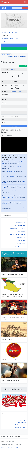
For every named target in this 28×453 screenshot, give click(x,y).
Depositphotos (16, 436)
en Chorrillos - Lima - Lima (9, 32)
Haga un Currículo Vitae (19, 225)
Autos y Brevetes (21, 231)
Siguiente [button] (8, 54)
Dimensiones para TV (20, 246)
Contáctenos (18, 444)
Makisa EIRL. (13, 176)
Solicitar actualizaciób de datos (14, 126)
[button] (14, 45)
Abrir (12, 113)
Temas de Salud (21, 240)
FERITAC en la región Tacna (10, 360)
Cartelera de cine (22, 420)
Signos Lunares (22, 422)
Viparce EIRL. (19, 166)
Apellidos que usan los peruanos (17, 234)
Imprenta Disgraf (21, 207)
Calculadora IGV (21, 219)
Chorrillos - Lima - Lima (16, 91)
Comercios (4, 7)
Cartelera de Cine (21, 237)
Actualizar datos (23, 65)
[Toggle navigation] (24, 2)
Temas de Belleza (21, 243)
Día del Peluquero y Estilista (10, 380)
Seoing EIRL (5, 203)
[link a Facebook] (11, 447)
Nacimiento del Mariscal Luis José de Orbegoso (13, 318)
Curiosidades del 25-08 (20, 427)
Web (12, 110)
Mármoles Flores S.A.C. (7, 197)
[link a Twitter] (3, 447)
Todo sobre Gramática (19, 222)
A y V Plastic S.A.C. (10, 171)
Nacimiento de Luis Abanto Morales (12, 274)
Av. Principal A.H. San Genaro (10, 38)
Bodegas (4, 8)
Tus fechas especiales (20, 424)
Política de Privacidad (7, 444)
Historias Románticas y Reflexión (17, 228)
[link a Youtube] (18, 447)
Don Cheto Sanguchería (15, 190)
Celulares (25, 7)
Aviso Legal (11, 441)
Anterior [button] (3, 54)
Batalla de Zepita (7, 339)
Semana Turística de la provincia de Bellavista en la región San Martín (12, 295)
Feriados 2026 (22, 418)
